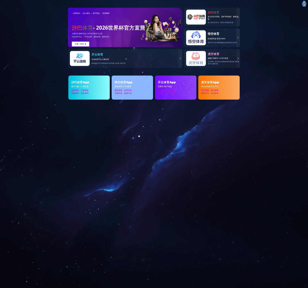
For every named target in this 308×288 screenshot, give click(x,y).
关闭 (304, 3)
